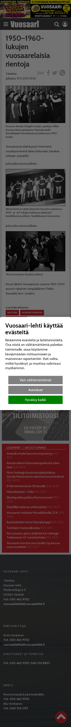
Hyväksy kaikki (35, 400)
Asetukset (35, 390)
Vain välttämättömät (35, 380)
